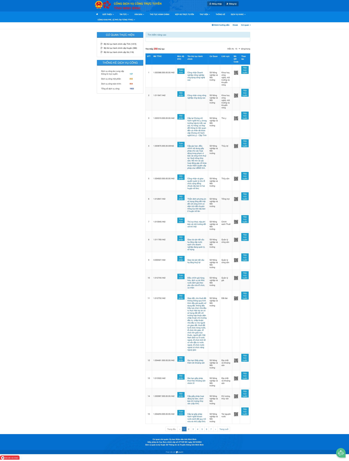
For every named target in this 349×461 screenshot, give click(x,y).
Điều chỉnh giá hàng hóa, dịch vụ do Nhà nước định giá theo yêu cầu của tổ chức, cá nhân (196, 282)
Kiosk (235, 25)
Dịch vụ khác (237, 14)
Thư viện (204, 14)
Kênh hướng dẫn (221, 25)
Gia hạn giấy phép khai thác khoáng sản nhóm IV (196, 380)
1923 (132, 88)
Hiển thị (230, 48)
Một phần (181, 94)
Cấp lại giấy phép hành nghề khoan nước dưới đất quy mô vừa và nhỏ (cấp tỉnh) (196, 418)
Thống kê (220, 14)
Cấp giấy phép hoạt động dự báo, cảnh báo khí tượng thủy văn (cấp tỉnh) (195, 400)
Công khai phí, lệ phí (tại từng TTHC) (116, 19)
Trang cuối (223, 429)
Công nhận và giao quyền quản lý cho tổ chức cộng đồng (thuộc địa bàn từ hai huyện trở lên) (196, 183)
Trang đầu (171, 429)
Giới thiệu (107, 14)
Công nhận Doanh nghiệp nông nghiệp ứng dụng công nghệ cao (196, 76)
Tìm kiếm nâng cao (157, 34)
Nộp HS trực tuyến (184, 14)
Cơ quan (245, 25)
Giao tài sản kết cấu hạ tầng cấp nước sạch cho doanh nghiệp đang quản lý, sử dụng (196, 244)
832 (131, 78)
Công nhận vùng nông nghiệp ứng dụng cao (196, 96)
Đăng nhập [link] (216, 3)
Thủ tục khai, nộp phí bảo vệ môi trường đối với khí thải (196, 224)
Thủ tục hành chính (159, 14)
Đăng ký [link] (233, 3)
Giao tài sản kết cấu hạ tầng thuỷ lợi (195, 261)
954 (131, 83)
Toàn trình (181, 71)
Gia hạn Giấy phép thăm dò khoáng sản (196, 361)
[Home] (97, 14)
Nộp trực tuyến (245, 70)
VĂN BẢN (138, 14)
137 (131, 74)
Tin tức (123, 14)
